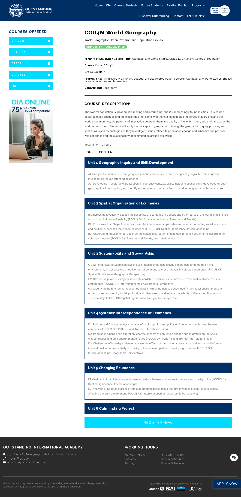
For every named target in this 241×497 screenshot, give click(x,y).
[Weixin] (234, 457)
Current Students (126, 5)
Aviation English (177, 5)
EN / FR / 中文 (196, 16)
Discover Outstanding (154, 16)
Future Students (152, 5)
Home (99, 5)
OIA (108, 5)
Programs (198, 5)
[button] (227, 483)
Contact (178, 16)
